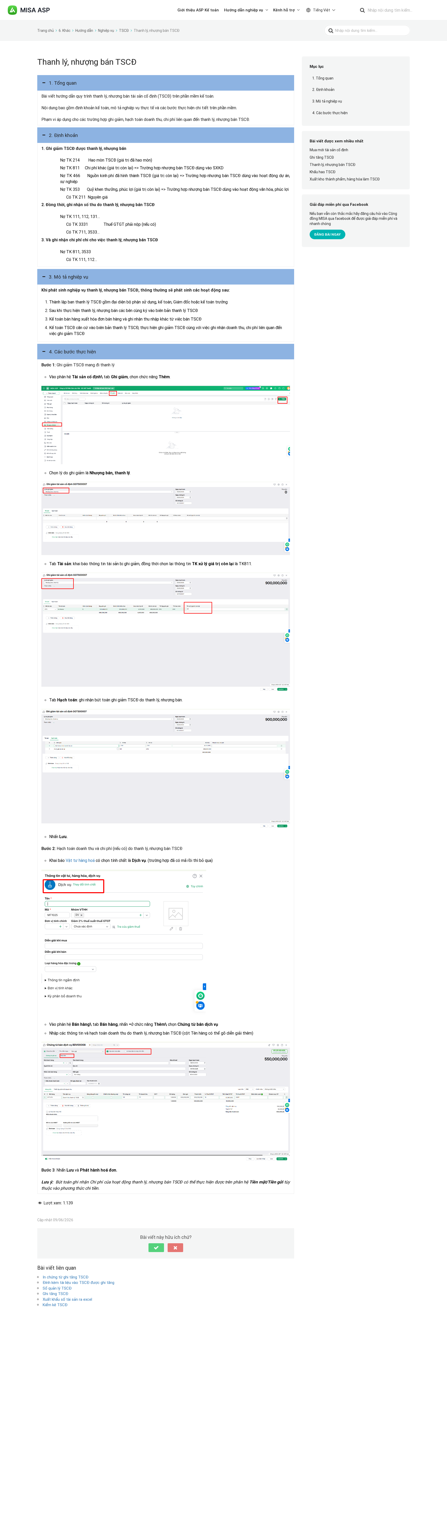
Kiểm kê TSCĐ (55, 1304)
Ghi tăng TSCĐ (55, 1293)
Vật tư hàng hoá (80, 860)
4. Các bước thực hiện (330, 113)
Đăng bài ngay (327, 234)
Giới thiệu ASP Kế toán (198, 10)
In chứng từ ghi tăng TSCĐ (65, 1277)
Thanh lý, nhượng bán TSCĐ (332, 164)
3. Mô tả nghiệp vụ (327, 101)
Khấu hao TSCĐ (323, 172)
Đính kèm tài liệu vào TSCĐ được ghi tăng (78, 1282)
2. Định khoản (323, 90)
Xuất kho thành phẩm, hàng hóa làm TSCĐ (345, 179)
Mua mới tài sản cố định (329, 150)
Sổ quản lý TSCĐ (57, 1288)
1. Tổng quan (322, 78)
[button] (165, 83)
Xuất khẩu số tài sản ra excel (67, 1299)
